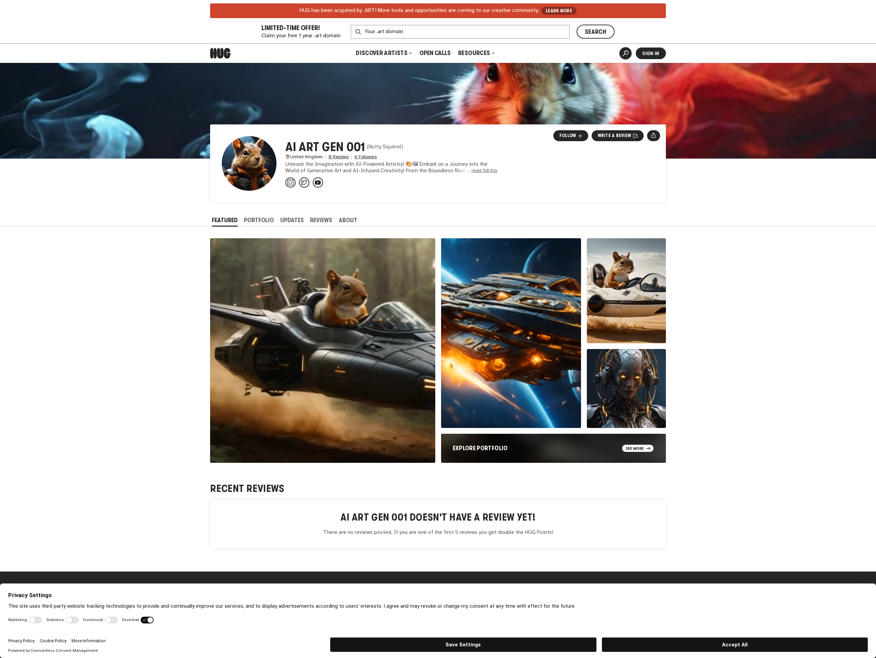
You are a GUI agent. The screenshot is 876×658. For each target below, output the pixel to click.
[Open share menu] (653, 135)
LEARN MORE (559, 10)
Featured (225, 220)
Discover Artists (382, 53)
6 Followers (366, 157)
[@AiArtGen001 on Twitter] (304, 182)
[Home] (220, 53)
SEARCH (595, 31)
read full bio (485, 170)
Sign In (650, 53)
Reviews (321, 220)
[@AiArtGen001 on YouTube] (318, 182)
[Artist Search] (625, 53)
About (348, 220)
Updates (292, 220)
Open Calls (435, 53)
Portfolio (259, 220)
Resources (474, 53)
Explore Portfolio (480, 448)
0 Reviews (338, 157)
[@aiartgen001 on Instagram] (290, 182)
